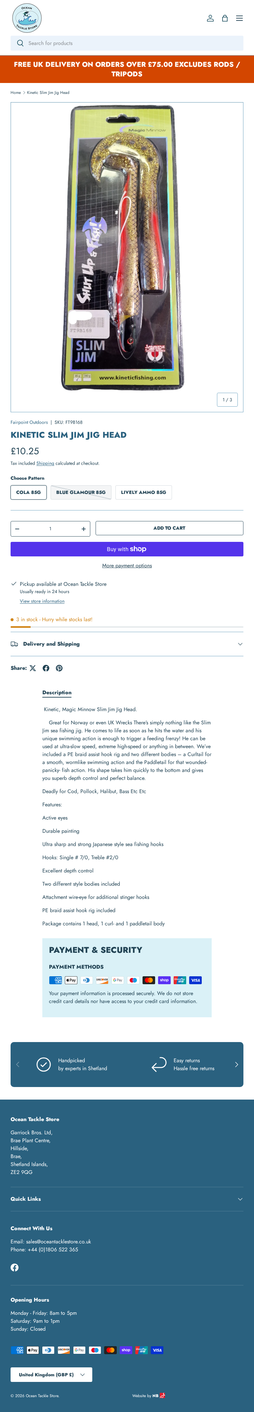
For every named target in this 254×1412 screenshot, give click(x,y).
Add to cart (169, 528)
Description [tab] (56, 692)
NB (156, 1396)
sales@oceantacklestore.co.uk (58, 1241)
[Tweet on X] (32, 668)
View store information (42, 601)
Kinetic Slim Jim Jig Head (48, 93)
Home (16, 93)
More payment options (127, 565)
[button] (225, 18)
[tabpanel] (127, 817)
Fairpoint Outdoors (29, 422)
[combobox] (127, 43)
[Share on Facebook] (46, 668)
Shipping (45, 463)
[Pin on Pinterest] (59, 668)
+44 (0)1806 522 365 (53, 1249)
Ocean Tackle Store (42, 1396)
